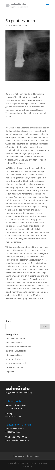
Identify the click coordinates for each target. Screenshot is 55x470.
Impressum (18, 456)
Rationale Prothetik (14, 342)
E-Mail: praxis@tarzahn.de (17, 440)
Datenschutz (33, 456)
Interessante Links (13, 355)
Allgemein (9, 371)
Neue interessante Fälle (16, 25)
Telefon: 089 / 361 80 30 (16, 437)
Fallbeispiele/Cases (14, 359)
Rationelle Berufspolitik (15, 351)
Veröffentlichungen (14, 367)
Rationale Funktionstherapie (18, 346)
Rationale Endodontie (15, 338)
